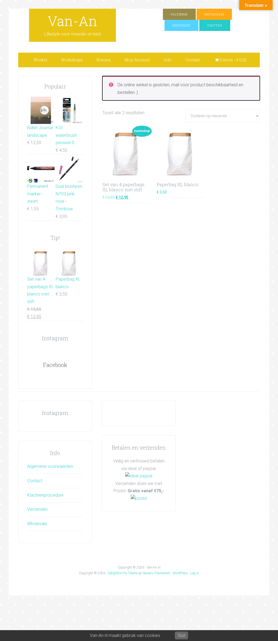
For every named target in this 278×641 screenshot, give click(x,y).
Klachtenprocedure (45, 495)
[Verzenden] (139, 498)
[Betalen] (138, 475)
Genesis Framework (156, 573)
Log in (194, 573)
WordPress (180, 573)
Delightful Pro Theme (122, 573)
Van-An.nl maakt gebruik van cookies (125, 635)
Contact (34, 480)
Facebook (55, 364)
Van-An (72, 21)
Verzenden (37, 509)
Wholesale (37, 523)
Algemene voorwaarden (50, 466)
